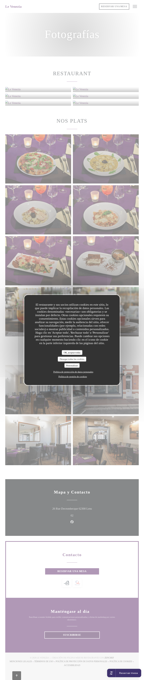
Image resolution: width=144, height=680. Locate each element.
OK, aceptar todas (72, 352)
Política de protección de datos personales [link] (73, 372)
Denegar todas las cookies (72, 359)
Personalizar (72, 365)
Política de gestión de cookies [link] (72, 376)
